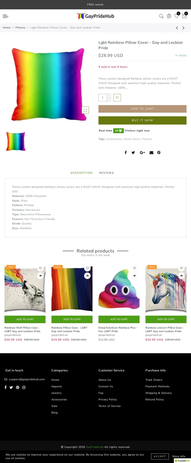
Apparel (56, 386)
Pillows (20, 27)
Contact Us (105, 386)
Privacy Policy (107, 399)
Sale (54, 406)
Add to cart (25, 319)
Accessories (114, 139)
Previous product (174, 27)
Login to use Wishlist (117, 97)
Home (7, 27)
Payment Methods (157, 386)
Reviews (106, 172)
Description (82, 172)
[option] (48, 84)
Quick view (40, 275)
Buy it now (142, 120)
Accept (160, 456)
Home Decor (132, 139)
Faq (100, 393)
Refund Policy (154, 399)
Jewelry (56, 393)
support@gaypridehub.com (27, 379)
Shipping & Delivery (158, 393)
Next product (183, 27)
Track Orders (153, 380)
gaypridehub (12, 335)
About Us (104, 380)
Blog (54, 412)
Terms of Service (109, 406)
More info (179, 456)
